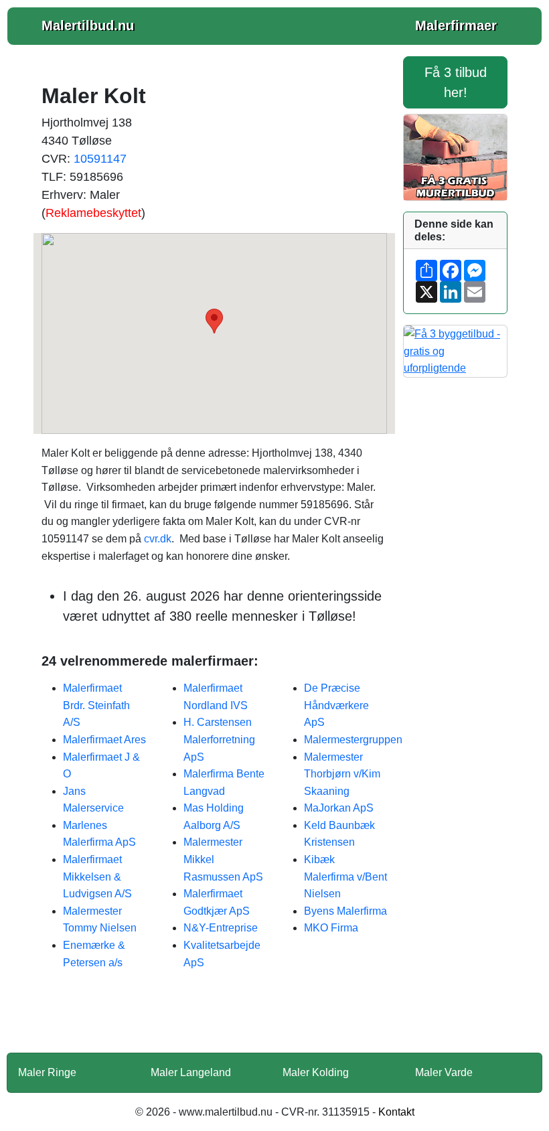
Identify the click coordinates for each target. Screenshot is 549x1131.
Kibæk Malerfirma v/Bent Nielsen (345, 876)
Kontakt (396, 1112)
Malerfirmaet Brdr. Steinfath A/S (96, 705)
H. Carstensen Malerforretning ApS (219, 739)
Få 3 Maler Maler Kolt (214, 1020)
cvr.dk (157, 538)
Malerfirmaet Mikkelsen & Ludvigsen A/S (97, 876)
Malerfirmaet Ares (104, 739)
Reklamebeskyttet (93, 213)
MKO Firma (331, 927)
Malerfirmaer (456, 25)
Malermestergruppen (353, 739)
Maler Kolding (316, 1072)
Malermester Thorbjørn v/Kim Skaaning (342, 774)
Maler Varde (444, 1072)
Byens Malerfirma (345, 911)
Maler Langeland (191, 1072)
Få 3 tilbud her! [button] (455, 82)
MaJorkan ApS (339, 808)
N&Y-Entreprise (220, 927)
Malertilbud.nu (88, 25)
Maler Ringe (47, 1072)
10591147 (100, 158)
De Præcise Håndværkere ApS (336, 705)
